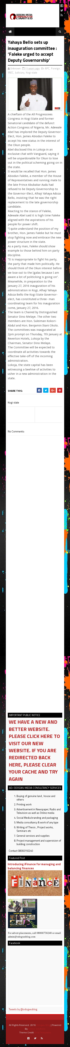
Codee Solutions (36, 1029)
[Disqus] (35, 552)
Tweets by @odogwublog (23, 1009)
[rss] (61, 15)
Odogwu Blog (43, 1025)
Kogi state (31, 72)
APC (47, 68)
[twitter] (61, 10)
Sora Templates (43, 1032)
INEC (10, 72)
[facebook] (61, 5)
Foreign (55, 68)
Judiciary (19, 72)
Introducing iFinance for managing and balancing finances (34, 866)
